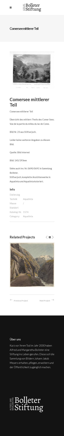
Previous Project (21, 301)
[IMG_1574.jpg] (32, 70)
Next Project (45, 301)
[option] (32, 264)
